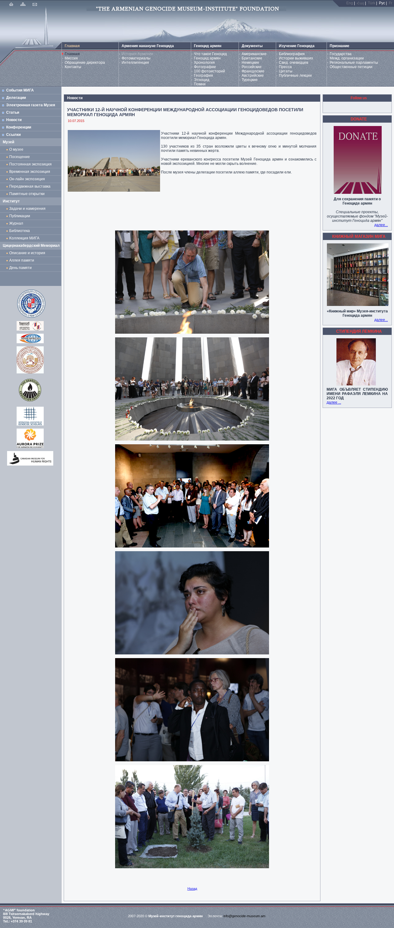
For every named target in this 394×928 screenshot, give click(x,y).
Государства (341, 54)
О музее (16, 149)
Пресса (285, 67)
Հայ (360, 3)
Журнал (17, 223)
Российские (252, 67)
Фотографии (205, 67)
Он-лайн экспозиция (28, 179)
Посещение (19, 157)
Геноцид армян (207, 58)
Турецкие (250, 80)
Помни (200, 84)
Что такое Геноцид (210, 54)
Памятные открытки (27, 194)
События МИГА (20, 90)
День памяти (20, 268)
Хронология (204, 62)
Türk (371, 3)
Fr (390, 3)
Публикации (19, 216)
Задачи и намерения (27, 208)
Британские (252, 58)
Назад (192, 888)
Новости (14, 120)
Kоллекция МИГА (24, 238)
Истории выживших (296, 58)
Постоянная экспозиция (30, 164)
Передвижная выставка (30, 186)
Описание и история (27, 253)
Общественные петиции (351, 67)
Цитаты (285, 71)
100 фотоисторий (209, 71)
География (203, 75)
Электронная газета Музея (30, 105)
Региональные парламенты (354, 62)
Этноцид (201, 80)
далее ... (334, 402)
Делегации (16, 98)
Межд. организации (347, 58)
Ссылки (13, 134)
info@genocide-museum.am (244, 916)
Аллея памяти (21, 260)
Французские (253, 71)
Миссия (71, 58)
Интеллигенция (135, 62)
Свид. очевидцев (293, 62)
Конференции (18, 127)
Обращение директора (85, 62)
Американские (254, 54)
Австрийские (253, 75)
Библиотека (19, 231)
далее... (381, 225)
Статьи (12, 112)
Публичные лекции (295, 75)
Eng (349, 3)
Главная (72, 54)
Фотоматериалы (136, 58)
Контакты (73, 67)
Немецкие (250, 62)
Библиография (292, 54)
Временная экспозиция (29, 171)
